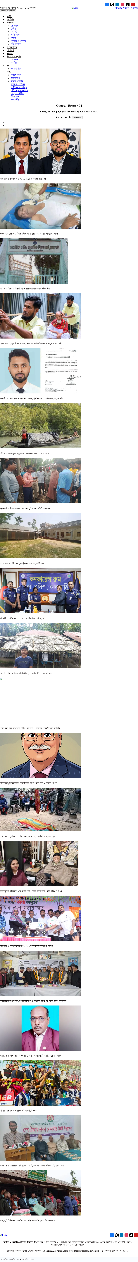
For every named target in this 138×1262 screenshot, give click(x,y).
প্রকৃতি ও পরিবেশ (18, 41)
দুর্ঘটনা (13, 28)
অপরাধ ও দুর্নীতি (18, 84)
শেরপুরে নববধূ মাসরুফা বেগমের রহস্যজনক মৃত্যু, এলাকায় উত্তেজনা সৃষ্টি (27, 836)
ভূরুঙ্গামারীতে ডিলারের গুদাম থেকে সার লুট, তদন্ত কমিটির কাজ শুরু (25, 508)
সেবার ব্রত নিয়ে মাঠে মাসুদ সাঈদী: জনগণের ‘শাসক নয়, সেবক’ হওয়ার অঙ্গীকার (30, 728)
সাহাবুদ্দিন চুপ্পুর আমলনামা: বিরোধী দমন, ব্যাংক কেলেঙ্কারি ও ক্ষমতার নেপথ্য (28, 783)
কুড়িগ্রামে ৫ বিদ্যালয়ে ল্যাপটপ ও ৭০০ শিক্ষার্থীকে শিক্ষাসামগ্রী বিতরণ (26, 946)
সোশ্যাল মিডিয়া (17, 93)
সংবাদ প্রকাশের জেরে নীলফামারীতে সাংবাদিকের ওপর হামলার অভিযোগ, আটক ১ (30, 233)
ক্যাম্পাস (14, 59)
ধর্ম (8, 65)
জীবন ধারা (15, 96)
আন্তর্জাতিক (12, 47)
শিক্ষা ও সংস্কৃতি (14, 56)
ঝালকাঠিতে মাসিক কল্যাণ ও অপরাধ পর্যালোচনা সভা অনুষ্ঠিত (22, 618)
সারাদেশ (10, 22)
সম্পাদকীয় (15, 99)
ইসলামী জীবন (16, 68)
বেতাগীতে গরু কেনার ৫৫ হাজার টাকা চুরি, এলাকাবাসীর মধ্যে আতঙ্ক (25, 673)
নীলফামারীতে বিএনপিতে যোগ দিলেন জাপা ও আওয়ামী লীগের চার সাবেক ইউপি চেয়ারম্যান (33, 1001)
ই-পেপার (134, 7)
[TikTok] (128, 4)
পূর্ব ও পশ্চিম (16, 34)
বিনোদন (10, 53)
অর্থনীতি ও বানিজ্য (19, 87)
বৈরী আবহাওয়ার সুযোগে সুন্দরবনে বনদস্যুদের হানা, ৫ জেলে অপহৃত (25, 453)
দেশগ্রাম (14, 25)
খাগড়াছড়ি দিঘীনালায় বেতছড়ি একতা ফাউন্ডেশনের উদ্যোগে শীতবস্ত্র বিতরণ (28, 1220)
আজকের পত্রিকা (122, 7)
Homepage (77, 117)
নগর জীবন (15, 31)
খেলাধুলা (10, 50)
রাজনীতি (10, 19)
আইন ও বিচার (17, 81)
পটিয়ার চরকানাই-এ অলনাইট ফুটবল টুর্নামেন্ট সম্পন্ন (19, 1110)
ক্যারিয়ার (14, 62)
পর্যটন (13, 37)
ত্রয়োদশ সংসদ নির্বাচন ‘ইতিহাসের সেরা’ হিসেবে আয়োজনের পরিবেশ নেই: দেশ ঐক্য (32, 1165)
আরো (9, 71)
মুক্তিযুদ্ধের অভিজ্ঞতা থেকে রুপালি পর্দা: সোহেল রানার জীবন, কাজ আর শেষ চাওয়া (31, 891)
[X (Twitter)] (112, 4)
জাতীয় (9, 16)
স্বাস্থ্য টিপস (16, 74)
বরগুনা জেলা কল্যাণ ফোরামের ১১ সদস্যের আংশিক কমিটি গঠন (23, 178)
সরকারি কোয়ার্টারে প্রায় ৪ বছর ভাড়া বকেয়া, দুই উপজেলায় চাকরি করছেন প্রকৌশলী (31, 398)
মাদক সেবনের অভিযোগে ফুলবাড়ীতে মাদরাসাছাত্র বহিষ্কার (22, 563)
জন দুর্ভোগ (15, 78)
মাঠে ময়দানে (16, 44)
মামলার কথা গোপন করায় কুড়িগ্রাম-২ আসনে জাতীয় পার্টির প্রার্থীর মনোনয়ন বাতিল (30, 1055)
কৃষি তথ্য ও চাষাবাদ (19, 90)
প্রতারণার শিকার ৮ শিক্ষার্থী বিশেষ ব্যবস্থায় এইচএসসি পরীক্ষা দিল (25, 288)
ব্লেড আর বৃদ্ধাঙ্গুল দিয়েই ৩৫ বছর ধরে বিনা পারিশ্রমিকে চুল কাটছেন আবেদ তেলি (30, 343)
